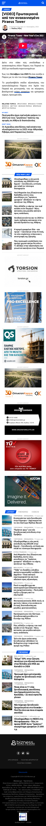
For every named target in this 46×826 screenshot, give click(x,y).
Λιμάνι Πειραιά (25, 106)
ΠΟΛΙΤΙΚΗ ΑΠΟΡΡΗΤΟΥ (29, 760)
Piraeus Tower (35, 77)
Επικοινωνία (23, 772)
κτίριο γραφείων (22, 92)
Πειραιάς (37, 106)
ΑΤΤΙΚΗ (14, 106)
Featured (22, 104)
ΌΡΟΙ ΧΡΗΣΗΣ (13, 760)
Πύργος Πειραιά (9, 108)
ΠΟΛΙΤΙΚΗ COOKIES (24, 763)
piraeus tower (35, 104)
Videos (6, 106)
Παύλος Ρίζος (17, 28)
